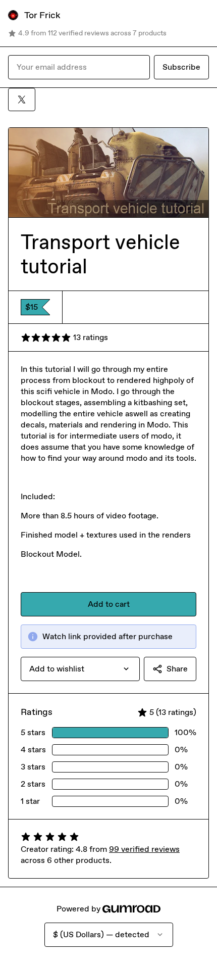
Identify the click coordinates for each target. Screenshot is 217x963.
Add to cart (109, 604)
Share (177, 668)
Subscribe (181, 67)
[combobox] (80, 669)
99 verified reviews (144, 849)
